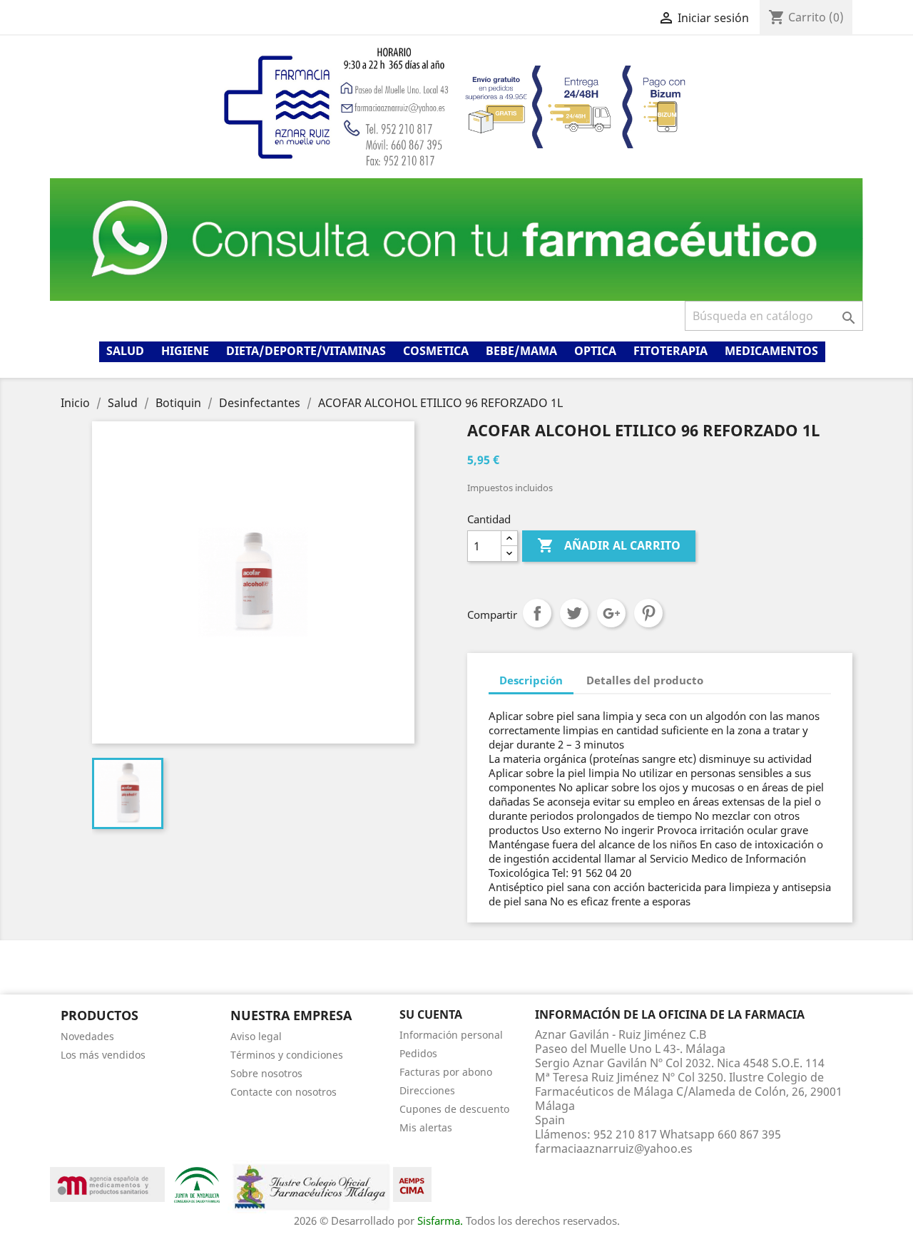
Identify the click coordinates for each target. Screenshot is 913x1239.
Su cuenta (430, 1014)
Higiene (185, 351)
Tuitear (574, 613)
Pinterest (648, 613)
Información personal (451, 1035)
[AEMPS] (107, 1183)
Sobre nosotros (266, 1073)
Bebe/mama (521, 351)
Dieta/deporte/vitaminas (306, 351)
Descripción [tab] (531, 680)
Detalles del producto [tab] (644, 680)
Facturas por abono (445, 1072)
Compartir (537, 613)
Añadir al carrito (608, 545)
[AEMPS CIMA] (412, 1183)
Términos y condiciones (286, 1054)
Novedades (87, 1036)
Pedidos (418, 1053)
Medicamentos (771, 351)
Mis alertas (425, 1127)
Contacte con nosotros (283, 1092)
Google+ (611, 613)
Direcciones (427, 1090)
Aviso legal (256, 1036)
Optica (595, 351)
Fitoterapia (670, 351)
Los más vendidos (103, 1054)
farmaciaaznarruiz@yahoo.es (614, 1148)
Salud (125, 351)
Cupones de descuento (454, 1109)
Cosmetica (436, 351)
